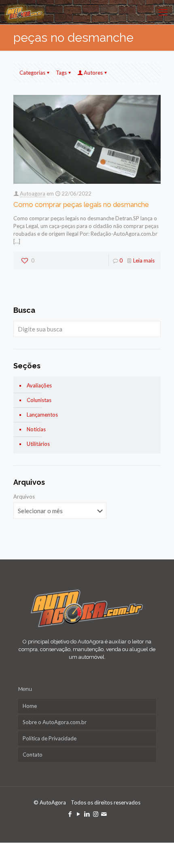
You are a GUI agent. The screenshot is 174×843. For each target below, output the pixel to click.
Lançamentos (42, 414)
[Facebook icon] (70, 813)
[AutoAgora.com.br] (24, 12)
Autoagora (32, 193)
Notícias (36, 429)
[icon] (104, 813)
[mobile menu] (163, 12)
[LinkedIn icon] (87, 813)
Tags (61, 72)
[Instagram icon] (96, 813)
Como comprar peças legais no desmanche (81, 204)
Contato (32, 754)
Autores (93, 72)
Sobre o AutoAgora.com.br (55, 722)
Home (30, 706)
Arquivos (24, 496)
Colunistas (39, 400)
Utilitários (38, 444)
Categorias (32, 72)
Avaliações (39, 385)
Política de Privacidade (49, 738)
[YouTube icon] (79, 813)
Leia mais (144, 260)
